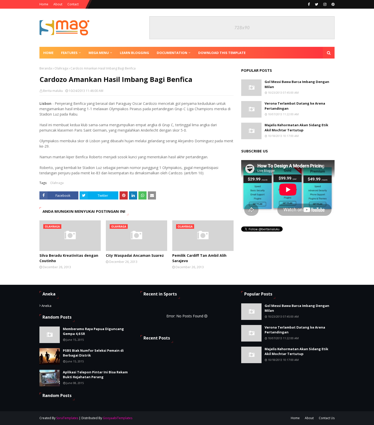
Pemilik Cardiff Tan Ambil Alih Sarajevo (199, 258)
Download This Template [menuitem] (222, 52)
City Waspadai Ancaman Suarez (135, 255)
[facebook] (309, 4)
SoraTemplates (67, 418)
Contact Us (327, 418)
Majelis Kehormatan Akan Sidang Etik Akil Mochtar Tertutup (296, 127)
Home (43, 4)
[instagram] (325, 4)
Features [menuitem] (69, 52)
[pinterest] (332, 4)
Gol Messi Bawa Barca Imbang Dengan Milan (297, 84)
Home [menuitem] (48, 52)
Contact (73, 4)
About (57, 4)
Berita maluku (53, 91)
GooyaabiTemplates (117, 418)
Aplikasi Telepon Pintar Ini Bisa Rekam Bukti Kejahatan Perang (95, 374)
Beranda (45, 68)
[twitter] (317, 4)
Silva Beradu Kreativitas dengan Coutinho (68, 258)
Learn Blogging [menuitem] (134, 52)
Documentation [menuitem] (172, 52)
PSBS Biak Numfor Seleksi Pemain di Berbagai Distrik (93, 353)
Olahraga (61, 68)
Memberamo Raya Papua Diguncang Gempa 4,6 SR (93, 331)
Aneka (46, 305)
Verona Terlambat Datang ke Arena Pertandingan (295, 106)
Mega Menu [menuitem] (99, 52)
